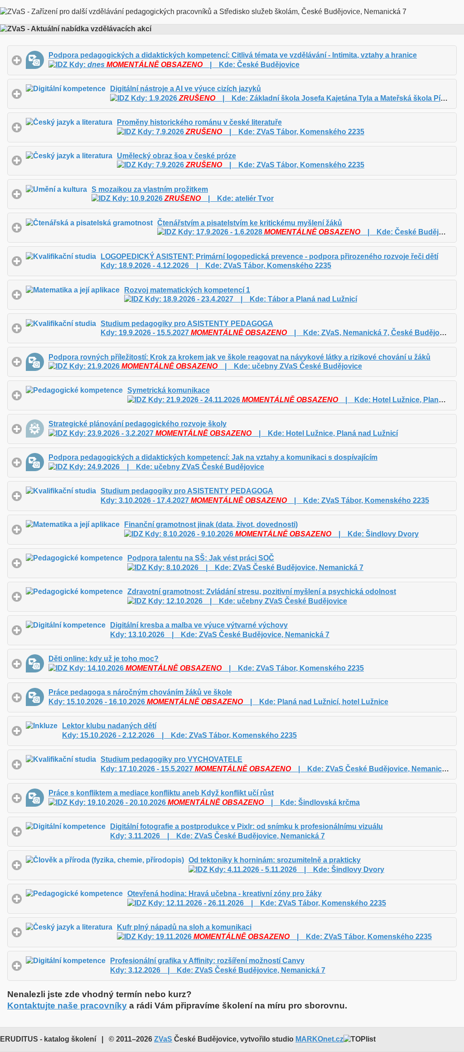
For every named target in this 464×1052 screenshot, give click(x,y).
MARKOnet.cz (319, 1039)
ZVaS (163, 1039)
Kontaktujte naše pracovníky (67, 1005)
